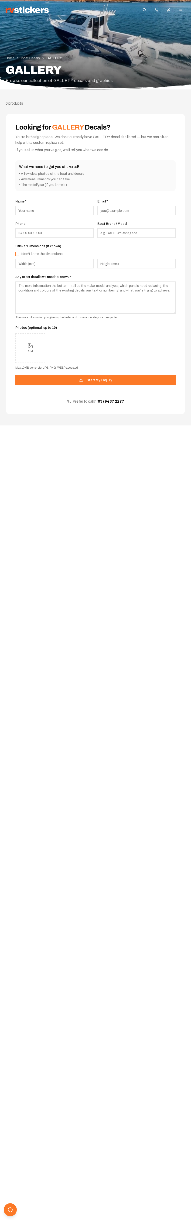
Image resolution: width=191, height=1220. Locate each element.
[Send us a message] (10, 1209)
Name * (21, 201)
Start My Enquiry (99, 380)
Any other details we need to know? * (43, 277)
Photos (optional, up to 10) (36, 327)
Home (10, 58)
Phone (20, 224)
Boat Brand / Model (112, 224)
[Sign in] (168, 9)
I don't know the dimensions (42, 254)
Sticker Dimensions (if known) (38, 246)
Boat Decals (30, 58)
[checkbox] (17, 254)
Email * (102, 201)
